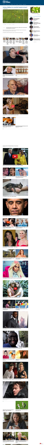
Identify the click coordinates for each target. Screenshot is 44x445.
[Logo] (8, 2)
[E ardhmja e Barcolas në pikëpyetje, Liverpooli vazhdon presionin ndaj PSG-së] (31, 27)
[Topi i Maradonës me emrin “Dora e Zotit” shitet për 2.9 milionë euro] (31, 31)
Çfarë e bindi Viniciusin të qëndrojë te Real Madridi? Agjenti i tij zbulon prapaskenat (36, 19)
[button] (40, 4)
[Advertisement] (15, 35)
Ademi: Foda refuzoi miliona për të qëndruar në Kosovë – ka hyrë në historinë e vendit (36, 39)
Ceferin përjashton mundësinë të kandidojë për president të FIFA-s (36, 35)
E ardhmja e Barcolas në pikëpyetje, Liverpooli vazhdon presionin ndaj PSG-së (36, 27)
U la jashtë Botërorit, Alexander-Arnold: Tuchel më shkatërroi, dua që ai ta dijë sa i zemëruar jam (37, 23)
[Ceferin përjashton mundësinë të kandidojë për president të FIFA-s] (31, 35)
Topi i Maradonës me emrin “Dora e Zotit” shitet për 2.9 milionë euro (36, 31)
